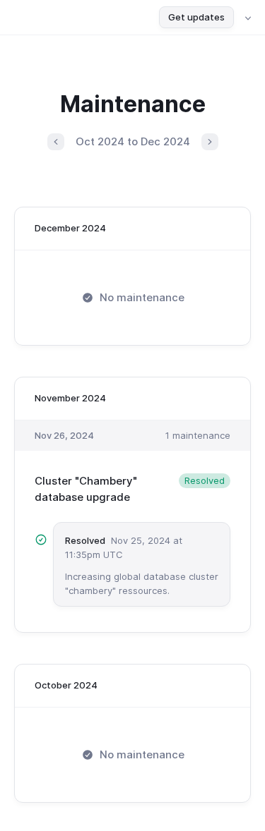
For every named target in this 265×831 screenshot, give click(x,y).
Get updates (196, 17)
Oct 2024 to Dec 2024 (133, 141)
